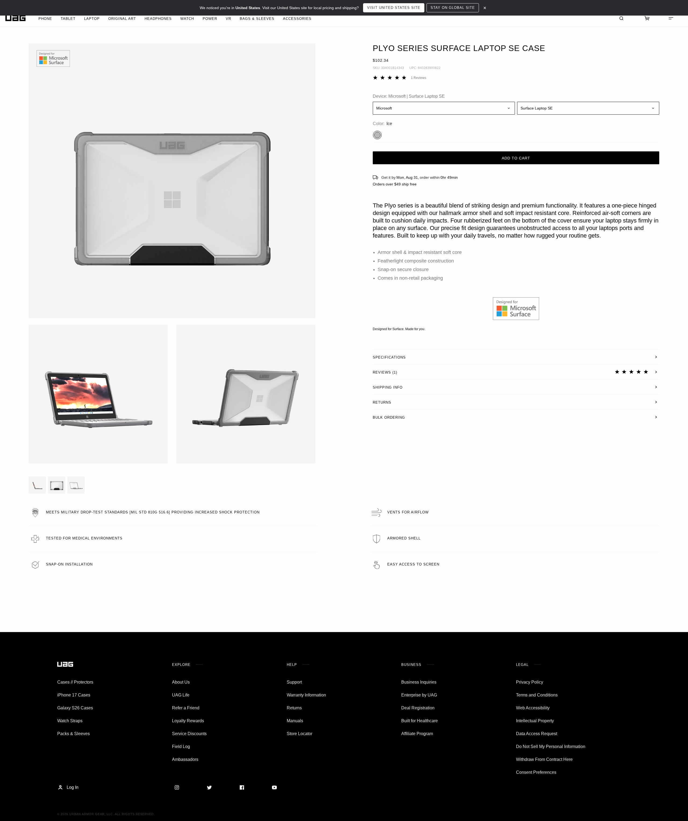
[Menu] (671, 18)
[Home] (15, 18)
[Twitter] (209, 787)
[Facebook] (241, 787)
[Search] (621, 18)
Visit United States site (393, 8)
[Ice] (377, 135)
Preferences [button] (31, 796)
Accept (58, 807)
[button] (172, 180)
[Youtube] (274, 787)
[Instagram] (176, 787)
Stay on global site (453, 8)
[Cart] (647, 18)
